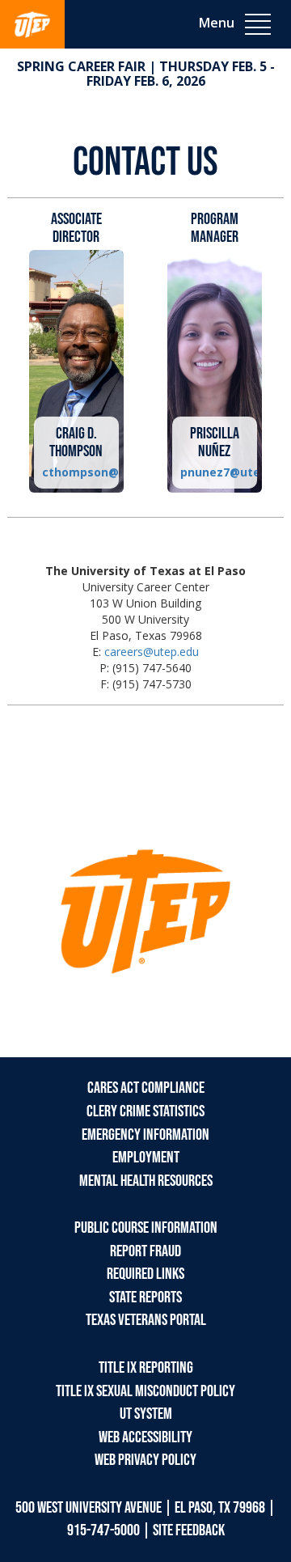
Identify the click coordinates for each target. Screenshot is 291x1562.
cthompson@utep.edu (76, 472)
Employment (145, 1157)
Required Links (145, 1274)
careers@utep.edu (151, 651)
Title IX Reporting (146, 1368)
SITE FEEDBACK (189, 1530)
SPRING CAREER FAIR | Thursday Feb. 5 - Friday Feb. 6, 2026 (146, 73)
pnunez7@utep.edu (214, 472)
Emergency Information (145, 1135)
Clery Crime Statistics (145, 1111)
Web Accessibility (145, 1437)
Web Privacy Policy (145, 1460)
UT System (146, 1414)
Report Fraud (145, 1251)
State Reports (145, 1297)
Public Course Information (145, 1228)
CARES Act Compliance (146, 1088)
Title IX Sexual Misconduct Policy (145, 1391)
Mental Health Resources (146, 1181)
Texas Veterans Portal (146, 1320)
